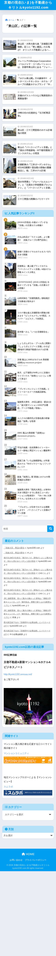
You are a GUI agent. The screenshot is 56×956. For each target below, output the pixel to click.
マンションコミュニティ (16, 753)
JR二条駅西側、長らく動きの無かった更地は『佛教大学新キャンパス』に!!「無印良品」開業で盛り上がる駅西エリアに (28, 602)
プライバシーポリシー (35, 860)
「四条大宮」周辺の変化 (14, 548)
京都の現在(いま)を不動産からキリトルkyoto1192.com (28, 5)
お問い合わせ (16, 860)
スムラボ (8, 786)
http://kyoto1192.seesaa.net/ (18, 674)
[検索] (50, 528)
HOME (29, 854)
